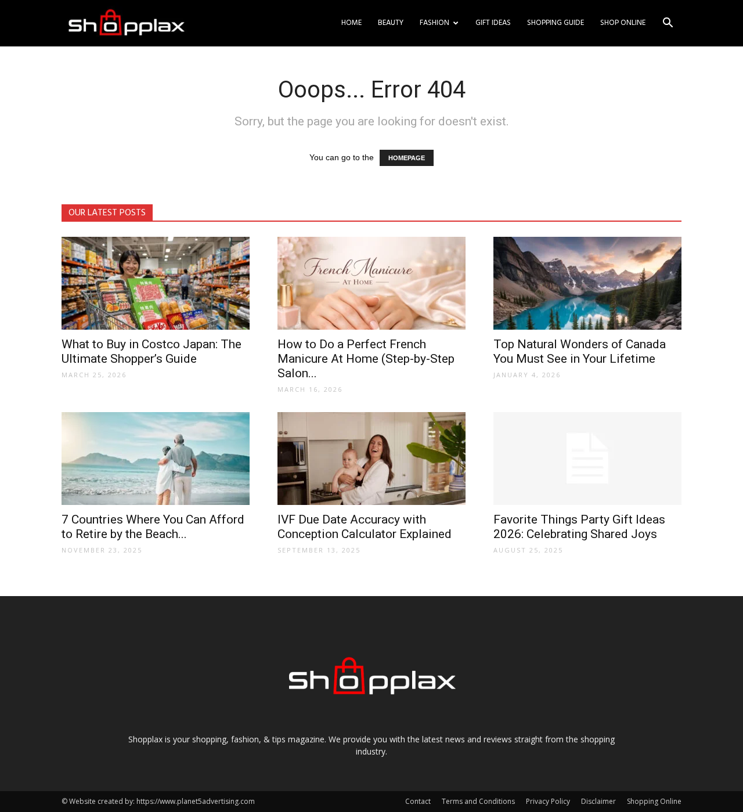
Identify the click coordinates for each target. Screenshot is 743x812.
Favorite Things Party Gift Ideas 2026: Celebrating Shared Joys (579, 527)
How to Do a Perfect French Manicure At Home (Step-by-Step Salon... (366, 358)
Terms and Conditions (478, 801)
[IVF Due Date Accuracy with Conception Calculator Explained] (371, 458)
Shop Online (622, 23)
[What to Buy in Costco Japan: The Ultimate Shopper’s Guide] (156, 283)
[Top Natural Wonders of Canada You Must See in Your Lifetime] (587, 283)
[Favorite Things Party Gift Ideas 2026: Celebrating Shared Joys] (587, 458)
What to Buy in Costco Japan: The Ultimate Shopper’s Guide (151, 351)
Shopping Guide (555, 23)
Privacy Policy (548, 801)
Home (351, 23)
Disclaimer (598, 801)
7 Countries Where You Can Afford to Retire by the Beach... (153, 527)
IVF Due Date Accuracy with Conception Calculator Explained (364, 527)
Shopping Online (654, 801)
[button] (667, 24)
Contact (418, 801)
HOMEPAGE (406, 157)
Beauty (390, 23)
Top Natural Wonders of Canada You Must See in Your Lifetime (579, 351)
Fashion (434, 23)
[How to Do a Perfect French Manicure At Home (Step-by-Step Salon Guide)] (371, 283)
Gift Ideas (493, 23)
